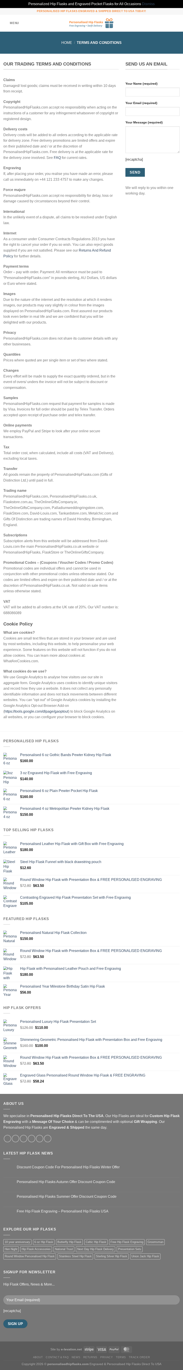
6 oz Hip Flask (43, 1242)
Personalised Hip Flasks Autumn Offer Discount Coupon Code (66, 1182)
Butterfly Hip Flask (69, 1242)
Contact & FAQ (57, 1357)
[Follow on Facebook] (7, 1138)
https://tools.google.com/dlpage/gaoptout (36, 711)
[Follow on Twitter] (23, 1138)
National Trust (64, 1249)
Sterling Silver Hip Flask (111, 1256)
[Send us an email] (31, 1138)
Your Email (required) (141, 103)
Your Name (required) (141, 83)
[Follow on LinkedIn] (47, 1138)
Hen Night (11, 1249)
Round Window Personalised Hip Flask (30, 1256)
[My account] (170, 23)
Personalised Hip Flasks (22, 1127)
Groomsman (155, 1242)
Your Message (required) (144, 122)
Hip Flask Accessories (36, 1249)
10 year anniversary (17, 1242)
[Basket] (177, 23)
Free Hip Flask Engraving (126, 1242)
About (38, 1357)
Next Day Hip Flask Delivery (95, 1249)
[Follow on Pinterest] (39, 1138)
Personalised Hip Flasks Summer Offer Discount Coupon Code (66, 1196)
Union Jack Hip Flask (145, 1256)
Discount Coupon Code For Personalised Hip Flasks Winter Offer (68, 1167)
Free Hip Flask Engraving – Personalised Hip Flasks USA (62, 1211)
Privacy (106, 1357)
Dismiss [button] (148, 4)
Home (66, 43)
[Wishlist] (162, 23)
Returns (90, 1357)
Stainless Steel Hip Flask (75, 1256)
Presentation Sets (129, 1249)
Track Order (139, 1357)
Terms (121, 1357)
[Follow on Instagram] (15, 1138)
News (76, 1357)
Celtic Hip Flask (96, 1242)
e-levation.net (71, 1349)
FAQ (57, 158)
